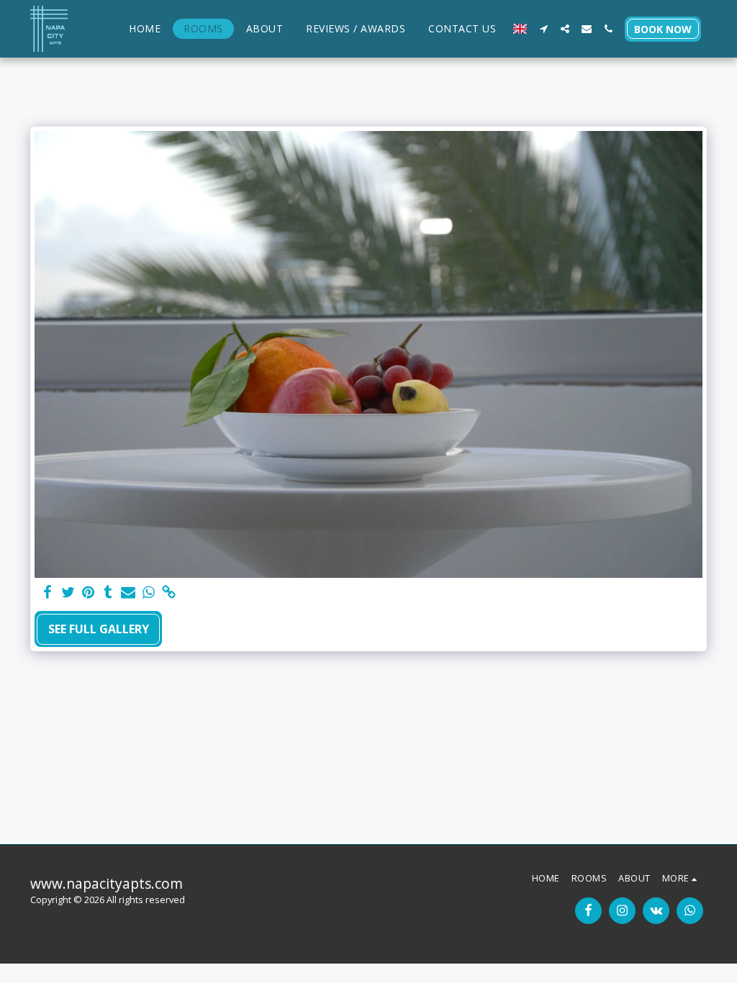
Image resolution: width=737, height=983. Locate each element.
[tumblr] (108, 592)
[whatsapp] (148, 592)
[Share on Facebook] (47, 592)
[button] (543, 29)
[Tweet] (67, 592)
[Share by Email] (128, 592)
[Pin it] (88, 592)
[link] (168, 592)
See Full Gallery (98, 629)
